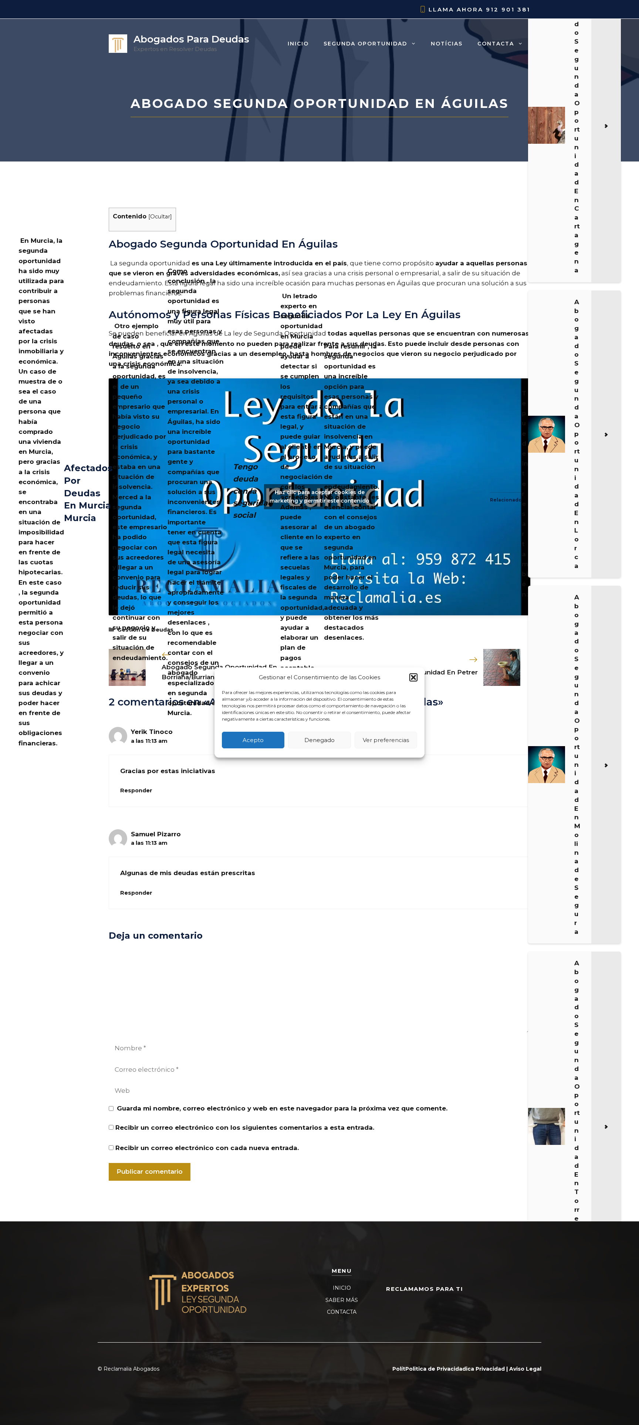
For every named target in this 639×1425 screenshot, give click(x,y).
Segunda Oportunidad (365, 43)
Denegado (319, 740)
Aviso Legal (525, 1369)
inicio (298, 43)
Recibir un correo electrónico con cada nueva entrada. (207, 1148)
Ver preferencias (386, 740)
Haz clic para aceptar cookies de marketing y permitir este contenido (319, 496)
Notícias (447, 43)
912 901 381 (508, 9)
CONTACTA (341, 1312)
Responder (136, 790)
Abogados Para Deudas (191, 39)
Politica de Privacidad (435, 1369)
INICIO (342, 1288)
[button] (413, 677)
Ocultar (160, 216)
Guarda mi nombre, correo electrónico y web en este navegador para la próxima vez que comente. (282, 1108)
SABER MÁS (341, 1300)
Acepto (253, 740)
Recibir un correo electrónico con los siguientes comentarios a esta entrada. (244, 1127)
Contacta (495, 43)
